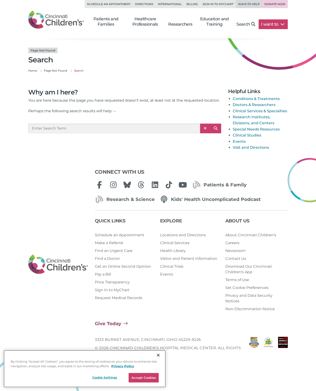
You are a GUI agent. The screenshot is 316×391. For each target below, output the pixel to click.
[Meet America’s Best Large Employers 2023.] (283, 348)
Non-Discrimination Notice (250, 309)
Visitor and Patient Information (188, 258)
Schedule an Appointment (108, 4)
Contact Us (235, 258)
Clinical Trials (171, 266)
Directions (144, 4)
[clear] (205, 128)
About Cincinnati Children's (250, 235)
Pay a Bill (103, 274)
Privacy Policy (122, 366)
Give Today (108, 323)
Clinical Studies (247, 135)
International (170, 4)
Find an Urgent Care (114, 251)
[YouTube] (182, 185)
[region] (85, 368)
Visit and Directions (251, 147)
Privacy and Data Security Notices (249, 298)
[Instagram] (113, 185)
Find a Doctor (107, 258)
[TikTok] (168, 185)
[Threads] (141, 185)
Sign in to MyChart (218, 4)
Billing (192, 4)
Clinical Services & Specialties (260, 111)
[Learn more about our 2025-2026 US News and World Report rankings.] (254, 348)
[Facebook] (99, 185)
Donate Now (274, 4)
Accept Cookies (143, 377)
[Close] (158, 355)
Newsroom (235, 251)
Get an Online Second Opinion (123, 266)
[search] (215, 128)
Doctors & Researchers (254, 105)
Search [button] (243, 24)
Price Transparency (112, 282)
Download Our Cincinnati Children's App (248, 269)
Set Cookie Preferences (247, 287)
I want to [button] (270, 24)
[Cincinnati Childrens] (58, 264)
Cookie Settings (104, 377)
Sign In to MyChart (112, 290)
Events (239, 141)
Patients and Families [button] (105, 21)
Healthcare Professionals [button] (145, 21)
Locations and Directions (183, 235)
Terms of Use (237, 280)
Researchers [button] (180, 24)
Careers (232, 243)
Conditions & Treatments (256, 99)
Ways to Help (249, 4)
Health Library (173, 251)
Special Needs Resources (256, 129)
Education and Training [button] (214, 21)
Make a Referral (109, 243)
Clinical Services (174, 243)
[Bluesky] (127, 185)
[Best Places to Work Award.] (268, 348)
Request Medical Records (118, 298)
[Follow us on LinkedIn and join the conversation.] (155, 185)
